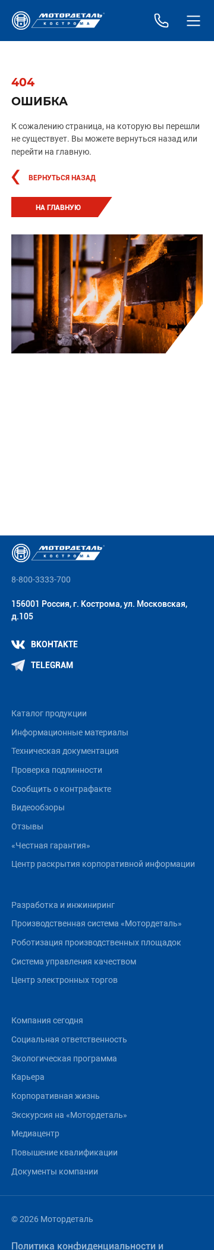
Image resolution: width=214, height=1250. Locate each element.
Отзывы (27, 827)
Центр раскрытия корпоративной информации (103, 864)
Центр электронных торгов (64, 980)
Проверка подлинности (56, 770)
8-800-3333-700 (41, 580)
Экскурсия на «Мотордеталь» (69, 1115)
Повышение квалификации (64, 1153)
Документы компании (54, 1172)
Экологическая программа (64, 1059)
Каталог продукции (49, 714)
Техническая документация (65, 751)
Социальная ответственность (69, 1040)
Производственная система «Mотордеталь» (96, 924)
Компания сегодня (47, 1021)
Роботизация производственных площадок (96, 943)
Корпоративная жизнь (55, 1096)
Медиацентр (35, 1134)
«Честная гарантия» (50, 846)
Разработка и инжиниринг (63, 905)
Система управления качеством (73, 962)
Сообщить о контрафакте (61, 789)
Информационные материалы (69, 733)
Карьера (28, 1077)
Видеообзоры (38, 808)
